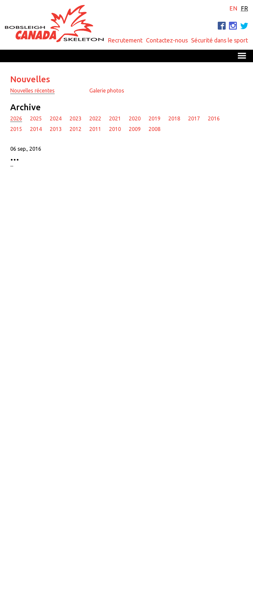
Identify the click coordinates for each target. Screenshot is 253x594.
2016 (214, 118)
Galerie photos (106, 90)
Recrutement (125, 40)
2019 (154, 118)
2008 (154, 129)
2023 (75, 118)
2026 (16, 118)
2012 (75, 129)
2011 (95, 129)
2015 (16, 129)
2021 (115, 118)
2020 (135, 118)
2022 (95, 118)
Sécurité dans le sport (219, 40)
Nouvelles (30, 79)
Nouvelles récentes (32, 90)
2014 (36, 129)
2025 (36, 118)
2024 (56, 118)
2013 (56, 129)
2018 (174, 118)
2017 (194, 118)
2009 (135, 129)
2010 (115, 129)
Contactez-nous (167, 40)
